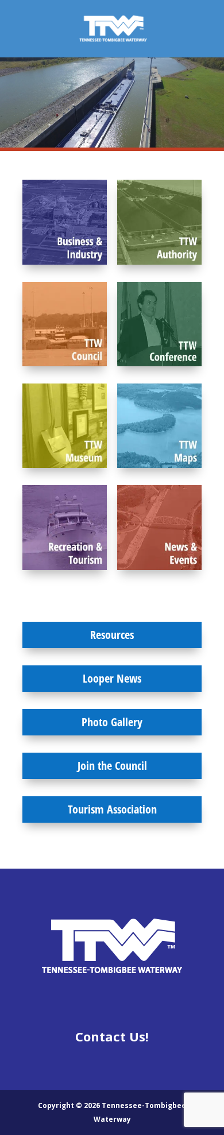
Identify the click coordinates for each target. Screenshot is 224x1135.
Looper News (112, 678)
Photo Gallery (112, 722)
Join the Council (112, 765)
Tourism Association (112, 809)
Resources (112, 634)
